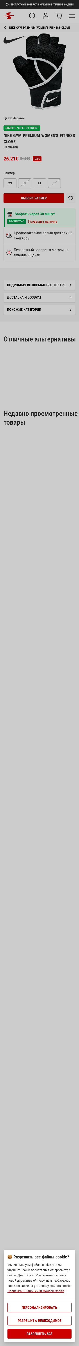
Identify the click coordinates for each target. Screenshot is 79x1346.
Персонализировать (39, 1308)
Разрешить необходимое (39, 1321)
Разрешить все (39, 1334)
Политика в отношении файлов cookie (35, 1291)
